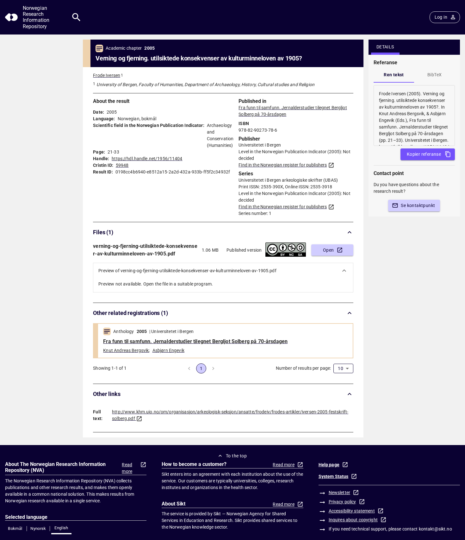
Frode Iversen (106, 75)
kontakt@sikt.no (435, 528)
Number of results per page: (303, 368)
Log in (441, 17)
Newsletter (339, 492)
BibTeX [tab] (434, 74)
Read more (127, 468)
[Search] (76, 17)
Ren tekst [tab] (394, 74)
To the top (236, 455)
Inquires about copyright (353, 519)
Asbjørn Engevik (168, 350)
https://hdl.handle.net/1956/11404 (147, 158)
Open (328, 250)
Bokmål (15, 528)
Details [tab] (385, 46)
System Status (334, 476)
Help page (329, 464)
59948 (122, 165)
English (61, 527)
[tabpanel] (414, 115)
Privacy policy (342, 501)
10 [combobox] (340, 368)
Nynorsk (38, 528)
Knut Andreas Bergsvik (126, 350)
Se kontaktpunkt (418, 205)
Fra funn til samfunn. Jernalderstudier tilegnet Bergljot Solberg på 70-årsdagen (195, 341)
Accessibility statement (352, 510)
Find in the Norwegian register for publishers (283, 164)
